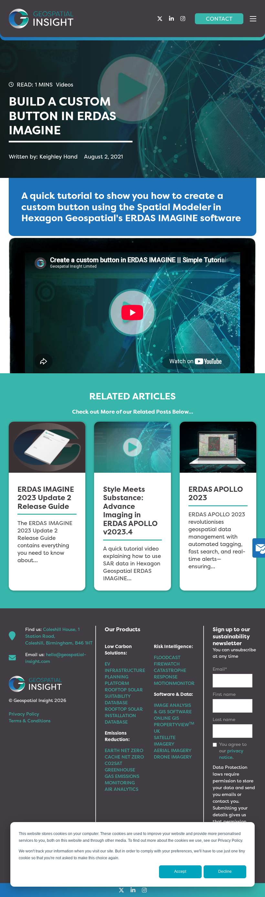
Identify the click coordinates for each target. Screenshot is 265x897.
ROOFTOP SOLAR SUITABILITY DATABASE (124, 696)
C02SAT (113, 763)
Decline (225, 871)
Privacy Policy (24, 714)
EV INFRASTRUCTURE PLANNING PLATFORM (125, 673)
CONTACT (219, 18)
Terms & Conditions (29, 720)
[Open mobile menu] (253, 18)
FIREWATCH (167, 664)
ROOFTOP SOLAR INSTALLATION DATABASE (124, 715)
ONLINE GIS (166, 718)
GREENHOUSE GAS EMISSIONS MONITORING (122, 776)
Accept (180, 871)
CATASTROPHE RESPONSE (170, 673)
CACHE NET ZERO (124, 757)
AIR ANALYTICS (121, 789)
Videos (64, 84)
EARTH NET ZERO (124, 750)
